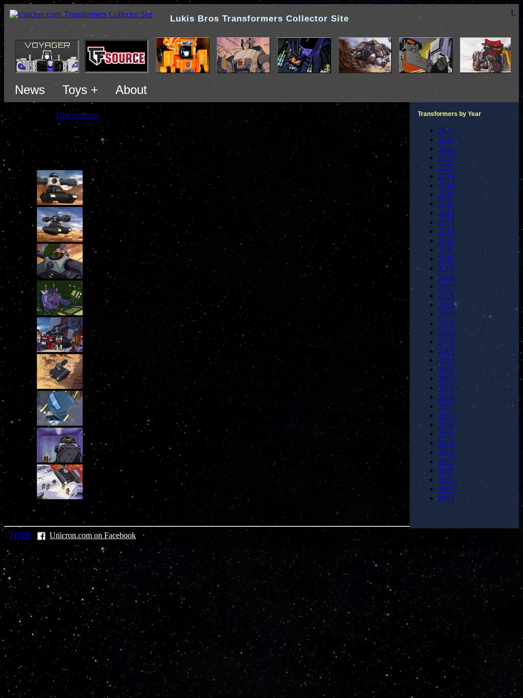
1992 (446, 424)
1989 (446, 452)
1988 (446, 470)
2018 (446, 185)
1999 (446, 360)
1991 (446, 433)
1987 (446, 461)
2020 (446, 166)
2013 (446, 231)
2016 (446, 203)
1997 (446, 378)
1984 (446, 498)
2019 (446, 176)
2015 (446, 212)
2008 (446, 277)
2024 (446, 130)
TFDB (20, 535)
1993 (446, 415)
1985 (446, 488)
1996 (446, 387)
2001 (446, 341)
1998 (446, 369)
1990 (446, 442)
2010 (446, 258)
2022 (446, 148)
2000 (446, 350)
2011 (446, 249)
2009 (446, 268)
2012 (446, 240)
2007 (446, 286)
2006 (446, 295)
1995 (446, 396)
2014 (446, 222)
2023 (446, 139)
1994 (446, 406)
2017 (446, 194)
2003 (446, 323)
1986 (446, 479)
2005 (446, 304)
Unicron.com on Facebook (93, 535)
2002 (446, 332)
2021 (446, 157)
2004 (446, 314)
